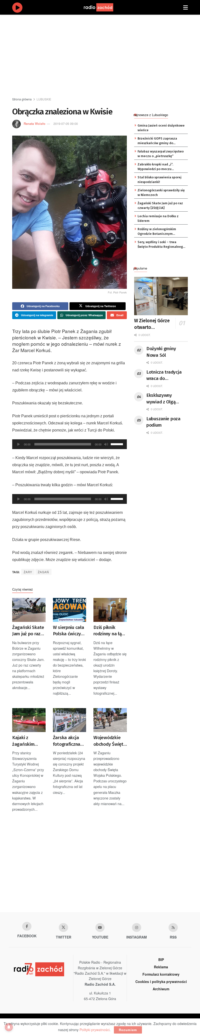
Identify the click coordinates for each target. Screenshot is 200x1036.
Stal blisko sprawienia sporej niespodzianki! (159, 179)
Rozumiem (128, 1029)
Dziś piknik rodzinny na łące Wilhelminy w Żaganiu (109, 631)
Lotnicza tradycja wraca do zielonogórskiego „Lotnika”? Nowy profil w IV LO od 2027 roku (164, 375)
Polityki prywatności (95, 1029)
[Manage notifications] (9, 1027)
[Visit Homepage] (103, 7)
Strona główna (22, 99)
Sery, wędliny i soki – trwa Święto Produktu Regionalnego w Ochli (161, 244)
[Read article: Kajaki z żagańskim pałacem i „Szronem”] (29, 720)
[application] (69, 444)
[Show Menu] (185, 7)
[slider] (117, 443)
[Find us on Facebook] (26, 926)
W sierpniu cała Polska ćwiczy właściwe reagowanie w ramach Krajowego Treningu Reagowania (68, 631)
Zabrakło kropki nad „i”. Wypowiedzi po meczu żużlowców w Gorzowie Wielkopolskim (155, 166)
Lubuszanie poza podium (163, 422)
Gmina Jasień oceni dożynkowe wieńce (161, 128)
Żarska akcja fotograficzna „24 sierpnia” (66, 741)
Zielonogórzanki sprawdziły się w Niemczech (161, 192)
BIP (161, 959)
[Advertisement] (106, 56)
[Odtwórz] (18, 444)
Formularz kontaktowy (161, 974)
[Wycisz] (106, 444)
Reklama (161, 966)
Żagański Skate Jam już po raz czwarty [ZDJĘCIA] (28, 631)
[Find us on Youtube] (100, 927)
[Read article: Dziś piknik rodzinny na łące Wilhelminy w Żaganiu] (110, 610)
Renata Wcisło (34, 123)
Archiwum (161, 988)
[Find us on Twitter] (63, 927)
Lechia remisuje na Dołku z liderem (158, 218)
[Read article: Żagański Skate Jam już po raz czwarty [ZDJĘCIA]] (29, 610)
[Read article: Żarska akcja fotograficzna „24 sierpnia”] (69, 720)
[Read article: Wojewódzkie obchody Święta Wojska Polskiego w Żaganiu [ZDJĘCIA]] (110, 720)
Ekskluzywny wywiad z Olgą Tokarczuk (160, 398)
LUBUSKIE (44, 99)
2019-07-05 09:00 (65, 123)
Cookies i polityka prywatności (161, 981)
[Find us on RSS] (173, 927)
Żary (28, 572)
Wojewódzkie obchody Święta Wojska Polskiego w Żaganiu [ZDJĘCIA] (109, 741)
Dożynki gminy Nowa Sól (161, 352)
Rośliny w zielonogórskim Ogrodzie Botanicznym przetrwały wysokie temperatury (157, 231)
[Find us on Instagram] (136, 927)
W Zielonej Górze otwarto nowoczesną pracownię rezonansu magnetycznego (156, 324)
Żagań (43, 572)
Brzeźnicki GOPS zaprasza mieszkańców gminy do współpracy (157, 141)
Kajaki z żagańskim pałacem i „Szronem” (23, 741)
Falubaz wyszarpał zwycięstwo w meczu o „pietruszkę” (161, 154)
